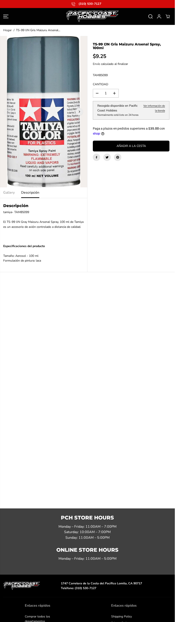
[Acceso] (159, 16)
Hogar (7, 30)
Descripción (30, 192)
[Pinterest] (117, 157)
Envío (96, 64)
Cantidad (100, 84)
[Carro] (168, 16)
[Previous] (8, 111)
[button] (5, 16)
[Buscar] (150, 16)
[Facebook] (96, 157)
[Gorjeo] (107, 157)
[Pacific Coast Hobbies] (87, 16)
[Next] (79, 111)
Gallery (9, 192)
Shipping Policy (121, 616)
